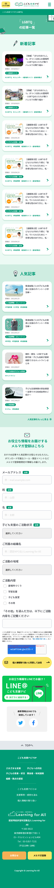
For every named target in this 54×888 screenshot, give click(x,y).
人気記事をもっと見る (37, 419)
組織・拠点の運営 (14, 778)
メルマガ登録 (39, 855)
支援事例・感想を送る (27, 794)
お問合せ (14, 855)
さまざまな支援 (13, 768)
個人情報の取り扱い (39, 639)
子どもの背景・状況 (15, 773)
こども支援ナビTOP (9, 12)
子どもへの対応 (34, 768)
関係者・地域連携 (35, 773)
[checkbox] (27, 594)
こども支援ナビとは (27, 788)
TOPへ (29, 745)
